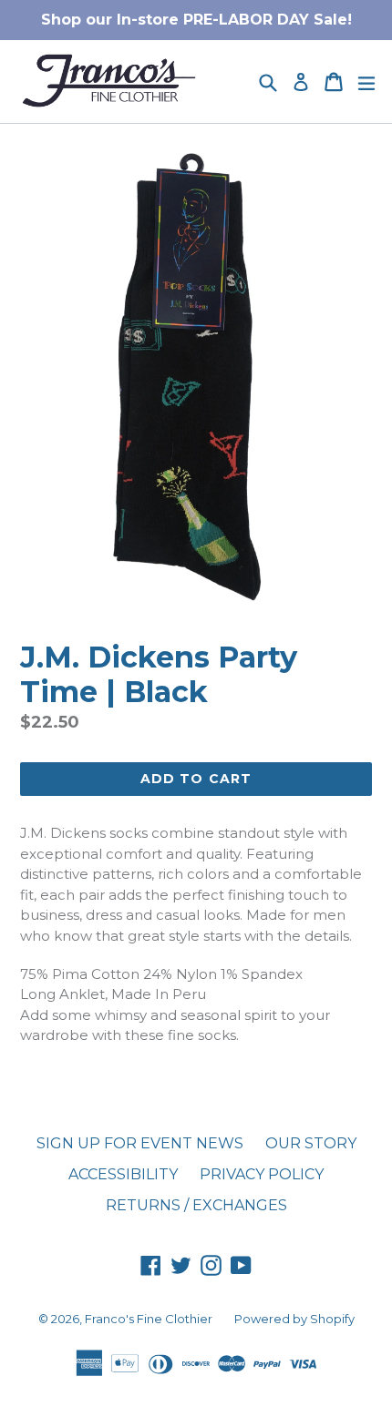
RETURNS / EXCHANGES (196, 1205)
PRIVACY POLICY (262, 1174)
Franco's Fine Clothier (148, 1318)
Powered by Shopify (294, 1318)
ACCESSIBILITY (123, 1174)
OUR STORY (310, 1143)
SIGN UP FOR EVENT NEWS (139, 1143)
